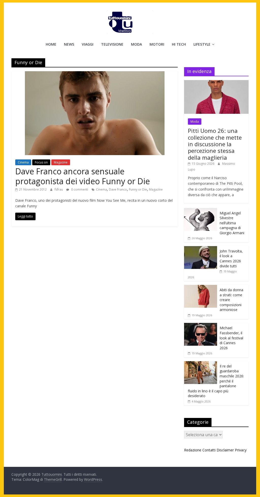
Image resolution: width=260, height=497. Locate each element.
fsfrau (59, 189)
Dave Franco (118, 189)
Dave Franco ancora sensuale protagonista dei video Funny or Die (82, 176)
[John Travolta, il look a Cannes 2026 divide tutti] (200, 248)
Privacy (241, 450)
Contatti (209, 450)
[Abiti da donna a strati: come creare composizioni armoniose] (200, 287)
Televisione (112, 44)
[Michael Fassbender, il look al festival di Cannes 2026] (200, 325)
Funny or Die (138, 189)
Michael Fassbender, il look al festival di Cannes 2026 (231, 337)
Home (51, 44)
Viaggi (87, 44)
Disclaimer (225, 450)
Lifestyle (201, 44)
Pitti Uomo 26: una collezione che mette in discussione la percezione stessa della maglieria (215, 144)
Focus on (41, 162)
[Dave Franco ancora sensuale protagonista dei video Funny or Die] (95, 74)
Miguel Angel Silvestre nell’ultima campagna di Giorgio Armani (232, 223)
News (69, 44)
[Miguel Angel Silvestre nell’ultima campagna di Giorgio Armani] (200, 210)
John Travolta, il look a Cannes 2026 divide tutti (231, 258)
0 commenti (79, 189)
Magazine (61, 162)
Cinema (23, 162)
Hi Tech (179, 44)
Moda (136, 44)
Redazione (192, 450)
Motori (157, 44)
